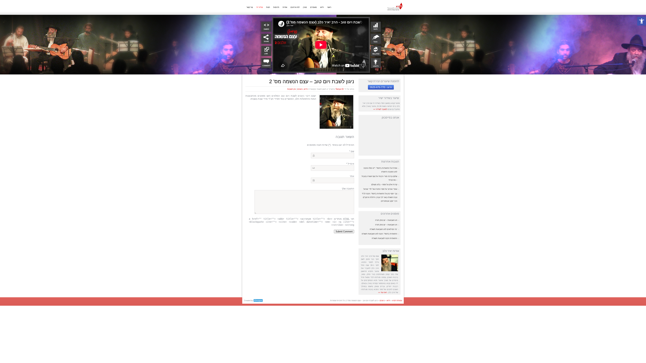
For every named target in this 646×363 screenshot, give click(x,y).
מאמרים (313, 7)
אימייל (350, 163)
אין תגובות (291, 89)
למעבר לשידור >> (380, 109)
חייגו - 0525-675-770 (381, 87)
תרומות (276, 7)
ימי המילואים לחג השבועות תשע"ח (383, 229)
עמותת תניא (397, 300)
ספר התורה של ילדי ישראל (373, 189)
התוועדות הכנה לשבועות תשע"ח (384, 238)
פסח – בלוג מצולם (378, 185)
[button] (641, 21)
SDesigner (258, 300)
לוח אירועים (295, 7)
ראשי (329, 7)
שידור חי (259, 7)
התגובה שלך (348, 188)
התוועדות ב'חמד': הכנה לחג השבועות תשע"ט (379, 234)
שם (351, 151)
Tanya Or (339, 89)
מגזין (305, 7)
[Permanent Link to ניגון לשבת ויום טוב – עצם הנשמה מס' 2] (336, 128)
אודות (285, 7)
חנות (268, 7)
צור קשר (249, 7)
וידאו (322, 7)
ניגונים (300, 89)
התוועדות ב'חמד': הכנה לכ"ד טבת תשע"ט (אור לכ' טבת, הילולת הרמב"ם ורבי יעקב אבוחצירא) (379, 197)
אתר (352, 176)
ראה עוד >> (382, 292)
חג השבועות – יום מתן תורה (386, 220)
